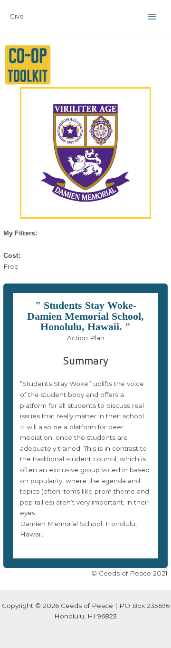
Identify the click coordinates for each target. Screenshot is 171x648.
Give (17, 16)
